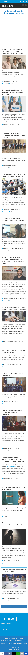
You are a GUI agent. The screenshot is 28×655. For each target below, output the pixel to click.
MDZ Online (10, 513)
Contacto (21, 638)
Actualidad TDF (11, 560)
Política (5, 81)
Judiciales (5, 341)
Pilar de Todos (11, 448)
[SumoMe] (26, 653)
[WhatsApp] (18, 653)
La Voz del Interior (12, 364)
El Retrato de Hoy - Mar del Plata (14, 298)
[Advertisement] (14, 30)
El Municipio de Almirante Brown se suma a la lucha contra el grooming (13, 92)
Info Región (10, 401)
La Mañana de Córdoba (13, 341)
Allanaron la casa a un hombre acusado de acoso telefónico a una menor (13, 525)
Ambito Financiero (11, 209)
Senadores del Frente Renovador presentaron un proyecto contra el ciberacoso (13, 459)
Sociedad (5, 248)
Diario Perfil (9, 81)
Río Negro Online (12, 598)
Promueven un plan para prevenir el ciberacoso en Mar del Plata (13, 220)
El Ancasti (9, 165)
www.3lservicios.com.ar (14, 649)
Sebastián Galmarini (11, 466)
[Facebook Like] (10, 653)
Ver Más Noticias (14, 606)
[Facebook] (21, 1)
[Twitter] (24, 1)
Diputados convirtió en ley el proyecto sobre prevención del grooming (13, 135)
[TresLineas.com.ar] (7, 5)
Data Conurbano (10, 124)
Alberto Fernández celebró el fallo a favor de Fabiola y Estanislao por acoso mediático (13, 51)
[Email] (22, 653)
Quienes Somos (8, 638)
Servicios (15, 638)
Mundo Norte (10, 478)
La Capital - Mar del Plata (13, 248)
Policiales (5, 448)
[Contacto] (26, 1)
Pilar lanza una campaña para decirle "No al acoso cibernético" (12, 412)
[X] (14, 653)
